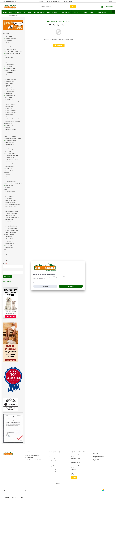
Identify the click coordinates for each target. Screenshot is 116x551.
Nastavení (45, 286)
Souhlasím (71, 286)
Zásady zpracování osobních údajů (42, 282)
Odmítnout (41, 278)
